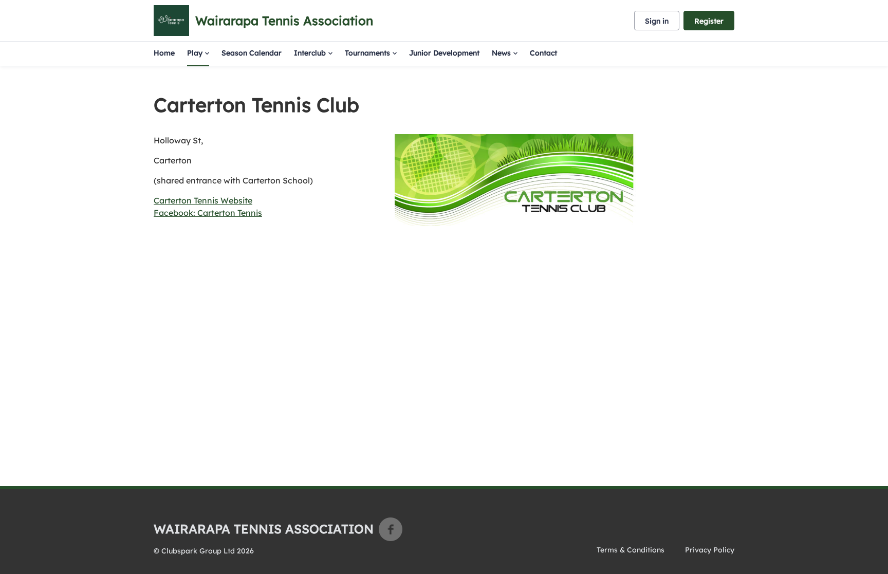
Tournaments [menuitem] (367, 53)
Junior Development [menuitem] (444, 53)
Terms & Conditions (630, 549)
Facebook (390, 529)
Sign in (657, 21)
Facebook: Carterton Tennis (208, 213)
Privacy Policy (709, 549)
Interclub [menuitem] (310, 53)
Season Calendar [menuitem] (251, 53)
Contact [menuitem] (543, 53)
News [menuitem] (501, 53)
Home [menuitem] (164, 53)
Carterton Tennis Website (203, 200)
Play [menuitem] (194, 53)
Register (709, 21)
